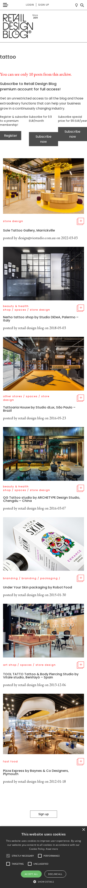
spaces (20, 309)
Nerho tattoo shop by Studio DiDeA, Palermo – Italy (41, 319)
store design (13, 221)
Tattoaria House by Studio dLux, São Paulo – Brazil (39, 409)
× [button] (83, 829)
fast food (10, 761)
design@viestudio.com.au (37, 238)
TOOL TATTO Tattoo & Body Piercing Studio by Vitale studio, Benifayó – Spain (41, 676)
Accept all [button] (31, 874)
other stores (12, 396)
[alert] (43, 857)
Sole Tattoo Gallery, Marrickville (29, 230)
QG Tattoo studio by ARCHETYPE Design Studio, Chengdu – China (41, 499)
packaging (49, 578)
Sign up (43, 4)
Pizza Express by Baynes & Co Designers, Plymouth (36, 772)
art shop (10, 665)
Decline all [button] (55, 874)
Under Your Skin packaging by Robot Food (37, 587)
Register (10, 135)
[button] (8, 856)
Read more (52, 848)
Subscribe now (43, 139)
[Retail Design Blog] (43, 26)
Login (30, 4)
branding (10, 578)
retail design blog (31, 328)
